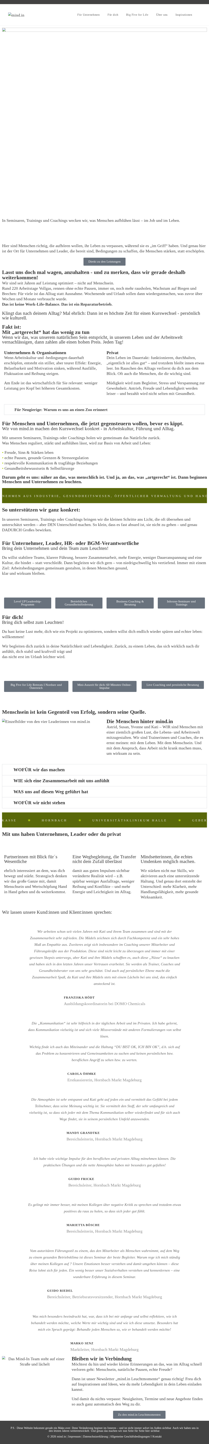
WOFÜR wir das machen (39, 769)
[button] (104, 409)
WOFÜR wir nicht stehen (39, 802)
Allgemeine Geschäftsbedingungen (130, 1436)
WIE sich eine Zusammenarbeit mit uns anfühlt (61, 780)
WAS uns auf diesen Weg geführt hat (50, 791)
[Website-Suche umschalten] (201, 14)
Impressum (74, 1436)
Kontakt (157, 1436)
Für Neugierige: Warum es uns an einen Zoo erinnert (61, 409)
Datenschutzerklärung (95, 1436)
